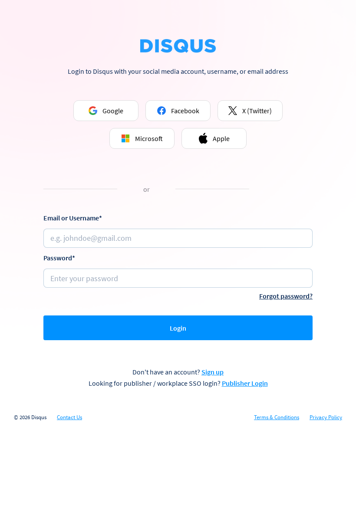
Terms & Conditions (276, 417)
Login (178, 328)
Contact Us (69, 417)
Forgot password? (286, 296)
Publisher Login (245, 383)
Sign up (212, 372)
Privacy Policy (326, 417)
